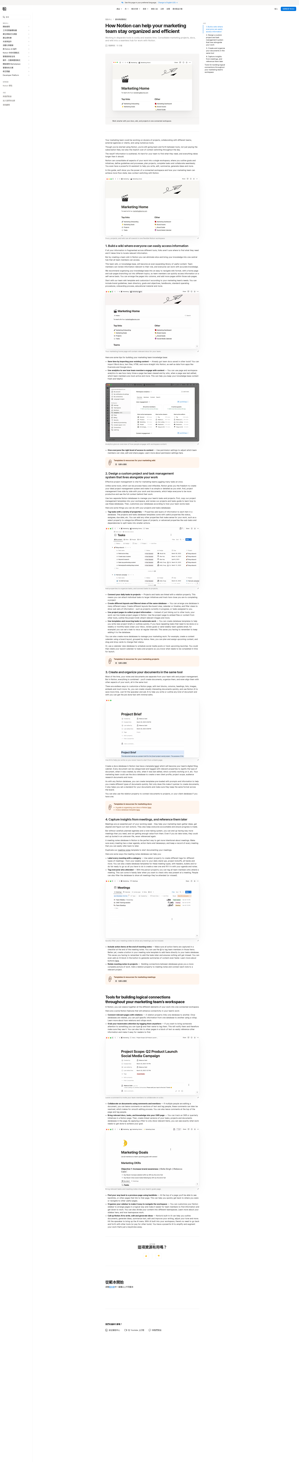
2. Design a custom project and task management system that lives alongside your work (214, 40)
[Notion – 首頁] (5, 9)
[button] (16, 17)
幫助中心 (108, 19)
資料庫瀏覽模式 (120, 19)
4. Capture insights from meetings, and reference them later (214, 58)
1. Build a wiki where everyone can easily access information (214, 29)
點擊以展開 (122, 464)
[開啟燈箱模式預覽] (198, 238)
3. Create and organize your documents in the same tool (215, 50)
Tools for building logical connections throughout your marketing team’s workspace (145, 999)
